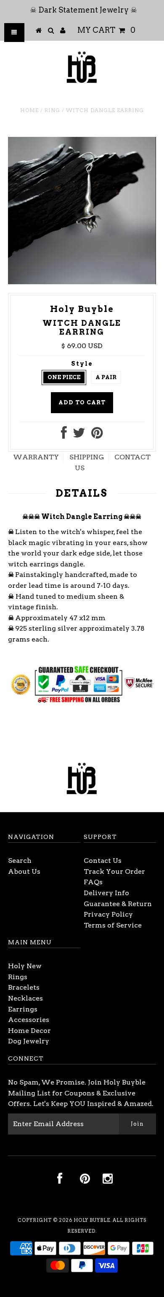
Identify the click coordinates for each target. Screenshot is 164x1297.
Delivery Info (106, 893)
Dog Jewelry (28, 1041)
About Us (24, 871)
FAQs (93, 882)
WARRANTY (36, 457)
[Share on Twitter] (79, 435)
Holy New (25, 966)
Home (29, 110)
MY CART (106, 30)
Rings (17, 977)
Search (20, 861)
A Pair (105, 377)
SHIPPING (86, 457)
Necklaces (25, 998)
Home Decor (29, 1031)
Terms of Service (113, 925)
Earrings (22, 1009)
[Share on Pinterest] (97, 435)
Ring (52, 110)
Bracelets (24, 987)
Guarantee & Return (118, 904)
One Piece (64, 377)
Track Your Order (114, 871)
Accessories (28, 1020)
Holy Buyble (92, 1220)
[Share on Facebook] (64, 435)
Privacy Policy (108, 914)
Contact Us (103, 861)
